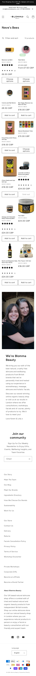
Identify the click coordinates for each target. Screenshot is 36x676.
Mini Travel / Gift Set (24, 261)
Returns (7, 536)
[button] (3, 17)
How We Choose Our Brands (15, 500)
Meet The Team (10, 480)
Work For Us (9, 511)
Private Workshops (11, 567)
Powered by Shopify (24, 672)
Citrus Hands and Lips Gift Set (8, 181)
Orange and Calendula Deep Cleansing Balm (8, 217)
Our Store (8, 521)
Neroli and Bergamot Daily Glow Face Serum (10, 261)
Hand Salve (21, 60)
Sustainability (9, 505)
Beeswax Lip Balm (7, 60)
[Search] (27, 17)
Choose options (9, 80)
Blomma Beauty (15, 672)
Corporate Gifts (10, 572)
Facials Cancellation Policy (15, 541)
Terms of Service (11, 552)
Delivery (7, 531)
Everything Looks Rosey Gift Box (9, 138)
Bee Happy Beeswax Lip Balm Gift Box (25, 103)
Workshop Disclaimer (12, 557)
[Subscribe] (29, 459)
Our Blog (7, 485)
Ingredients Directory (13, 495)
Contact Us (8, 526)
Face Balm (21, 215)
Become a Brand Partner (14, 582)
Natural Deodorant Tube (25, 131)
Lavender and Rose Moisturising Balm (24, 173)
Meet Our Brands (11, 490)
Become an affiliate (12, 577)
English (17, 653)
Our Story (8, 474)
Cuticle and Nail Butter (9, 103)
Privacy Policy (10, 546)
